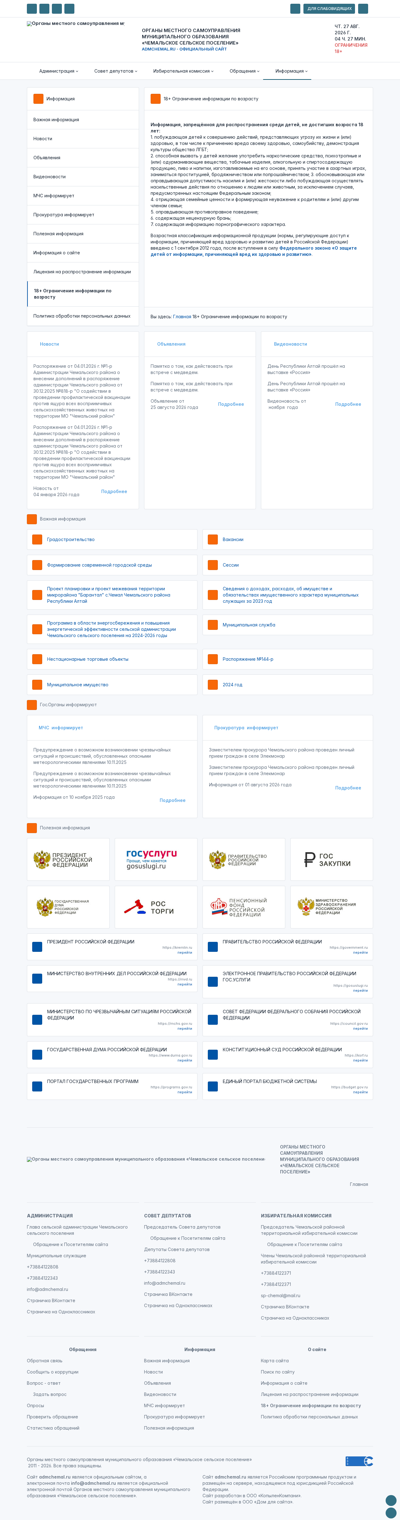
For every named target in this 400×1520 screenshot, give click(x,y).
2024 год (232, 684)
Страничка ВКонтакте (51, 1300)
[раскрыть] (295, 8)
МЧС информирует (53, 195)
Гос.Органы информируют (68, 704)
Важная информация (56, 119)
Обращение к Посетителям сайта (70, 1244)
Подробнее (114, 491)
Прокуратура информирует (63, 214)
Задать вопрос (50, 1394)
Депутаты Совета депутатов (177, 1249)
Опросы (35, 1405)
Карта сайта (275, 1360)
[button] (54, 71)
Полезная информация (58, 233)
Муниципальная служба (249, 624)
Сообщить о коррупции (52, 1371)
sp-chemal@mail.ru (280, 1295)
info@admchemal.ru (47, 1289)
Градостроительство (71, 539)
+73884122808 (42, 1266)
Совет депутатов (167, 1215)
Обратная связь (44, 1360)
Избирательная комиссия (296, 1215)
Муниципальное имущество (77, 684)
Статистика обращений (53, 1428)
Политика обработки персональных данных (82, 316)
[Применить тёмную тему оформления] (69, 9)
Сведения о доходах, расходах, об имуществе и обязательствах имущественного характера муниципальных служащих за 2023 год (291, 595)
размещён (226, 1501)
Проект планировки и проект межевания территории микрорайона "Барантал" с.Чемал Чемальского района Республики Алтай (108, 595)
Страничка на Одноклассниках (61, 1311)
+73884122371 (276, 1273)
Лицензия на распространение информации (82, 271)
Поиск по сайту (278, 1371)
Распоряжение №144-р (248, 659)
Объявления (46, 157)
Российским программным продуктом (310, 1476)
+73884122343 (42, 1278)
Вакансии (233, 539)
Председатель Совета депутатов (182, 1227)
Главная (182, 316)
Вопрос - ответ (44, 1383)
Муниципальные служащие (56, 1255)
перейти (185, 952)
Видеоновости (49, 176)
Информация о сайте (56, 252)
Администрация (50, 1215)
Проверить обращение (52, 1416)
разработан (228, 1495)
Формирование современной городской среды (99, 565)
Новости (42, 138)
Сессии (231, 565)
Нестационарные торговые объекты (87, 659)
